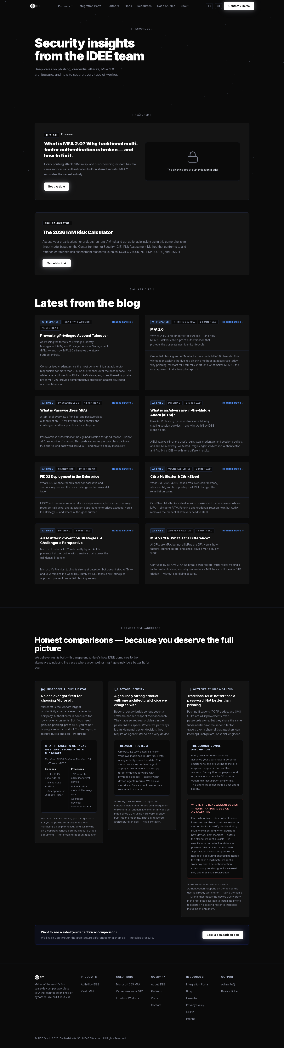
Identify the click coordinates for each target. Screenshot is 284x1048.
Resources (144, 6)
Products (64, 6)
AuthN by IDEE (90, 984)
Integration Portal (90, 6)
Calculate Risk (56, 263)
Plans (128, 6)
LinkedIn (191, 998)
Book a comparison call (223, 934)
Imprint (190, 1018)
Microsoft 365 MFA (128, 984)
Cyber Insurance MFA (129, 991)
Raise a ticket (230, 991)
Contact (156, 1005)
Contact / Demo (239, 6)
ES (218, 6)
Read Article (56, 186)
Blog (189, 991)
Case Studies (166, 6)
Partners (113, 6)
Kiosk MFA (87, 991)
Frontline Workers (127, 998)
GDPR (190, 1012)
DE (209, 6)
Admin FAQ (228, 984)
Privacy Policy (195, 1005)
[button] (87, 352)
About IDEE (158, 984)
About (185, 6)
